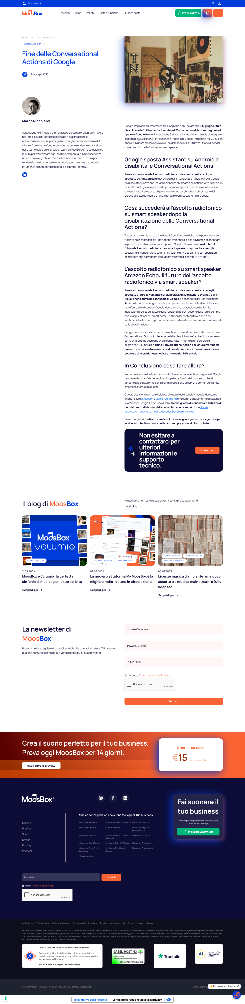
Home (25, 37)
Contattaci (207, 450)
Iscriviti (173, 701)
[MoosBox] (32, 13)
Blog (34, 37)
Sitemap (150, 923)
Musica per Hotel (113, 827)
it (213, 3)
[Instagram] (101, 798)
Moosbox (147, 398)
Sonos (204, 407)
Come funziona (109, 13)
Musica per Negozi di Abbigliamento (141, 829)
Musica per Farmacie (87, 827)
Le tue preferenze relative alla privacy (137, 999)
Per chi (90, 13)
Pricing (26, 845)
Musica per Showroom (141, 843)
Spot (78, 13)
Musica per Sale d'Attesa (89, 843)
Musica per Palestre (87, 835)
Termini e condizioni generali (112, 923)
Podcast (27, 851)
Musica (65, 13)
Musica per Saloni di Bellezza (118, 843)
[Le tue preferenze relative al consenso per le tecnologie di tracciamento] (6, 998)
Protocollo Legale (135, 923)
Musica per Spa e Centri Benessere (89, 849)
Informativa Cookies (60, 923)
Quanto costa (132, 13)
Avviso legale (28, 923)
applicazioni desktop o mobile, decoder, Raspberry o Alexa (159, 411)
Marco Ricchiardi (36, 121)
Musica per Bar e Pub (88, 822)
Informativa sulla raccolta (90, 999)
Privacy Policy (43, 923)
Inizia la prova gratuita (41, 765)
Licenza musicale (72, 964)
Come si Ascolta (32, 44)
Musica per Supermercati (142, 848)
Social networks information (85, 923)
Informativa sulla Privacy (155, 675)
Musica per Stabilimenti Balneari (116, 849)
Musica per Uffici (86, 856)
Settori (26, 840)
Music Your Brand (166, 398)
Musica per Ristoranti (141, 835)
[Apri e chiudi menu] (218, 13)
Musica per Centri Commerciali (119, 822)
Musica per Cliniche (140, 822)
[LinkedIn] (24, 174)
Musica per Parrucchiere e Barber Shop (117, 836)
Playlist (26, 828)
